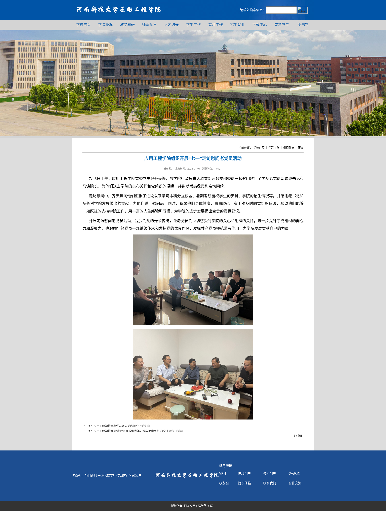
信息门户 (244, 473)
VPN (222, 473)
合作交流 (294, 483)
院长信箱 (244, 483)
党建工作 (273, 147)
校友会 (224, 483)
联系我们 (269, 483)
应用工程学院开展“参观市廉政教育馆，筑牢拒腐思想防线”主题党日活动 (138, 431)
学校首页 (259, 147)
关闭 (298, 435)
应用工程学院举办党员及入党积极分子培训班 (122, 426)
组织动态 (288, 147)
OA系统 (294, 473)
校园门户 (269, 473)
